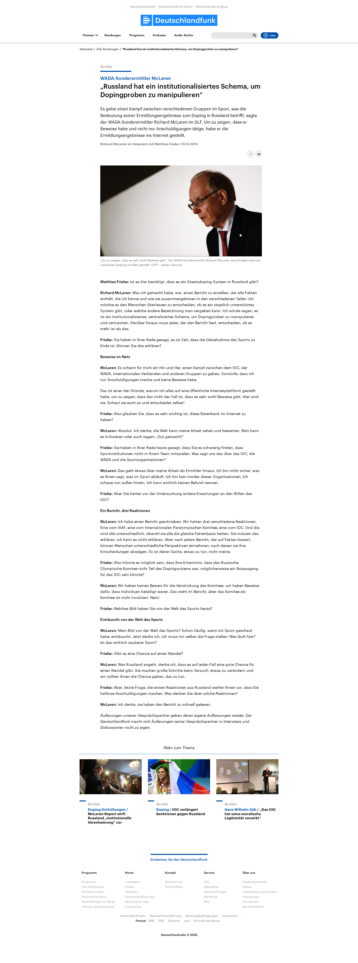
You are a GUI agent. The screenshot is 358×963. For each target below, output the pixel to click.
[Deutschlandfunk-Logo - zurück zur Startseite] (179, 20)
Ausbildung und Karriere (259, 891)
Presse (247, 886)
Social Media (174, 886)
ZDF (161, 920)
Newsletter (211, 886)
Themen (88, 35)
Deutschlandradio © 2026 (179, 934)
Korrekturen (251, 901)
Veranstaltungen (215, 891)
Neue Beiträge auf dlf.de (98, 901)
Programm (136, 35)
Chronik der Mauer (207, 920)
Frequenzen (133, 906)
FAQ (207, 881)
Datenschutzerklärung (165, 915)
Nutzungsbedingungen (201, 915)
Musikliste (211, 896)
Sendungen (112, 35)
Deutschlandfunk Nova (212, 6)
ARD (151, 920)
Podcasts (159, 35)
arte (187, 920)
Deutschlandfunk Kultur (175, 6)
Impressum (230, 915)
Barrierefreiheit (253, 906)
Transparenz (251, 896)
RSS (206, 901)
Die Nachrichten (93, 891)
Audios (130, 886)
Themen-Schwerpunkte (98, 906)
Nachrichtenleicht (94, 896)
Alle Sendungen (107, 49)
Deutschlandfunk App (140, 896)
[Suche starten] (254, 35)
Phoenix (174, 920)
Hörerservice (174, 881)
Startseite (86, 49)
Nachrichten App (137, 901)
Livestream (132, 881)
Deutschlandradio (143, 6)
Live (273, 35)
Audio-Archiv (183, 35)
